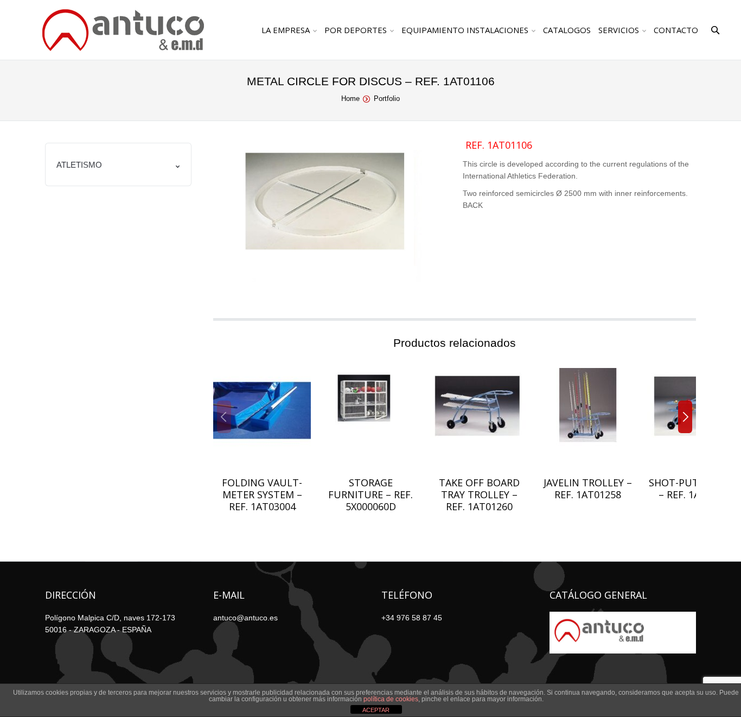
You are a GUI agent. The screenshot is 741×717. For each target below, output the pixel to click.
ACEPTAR (375, 710)
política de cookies (390, 699)
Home (350, 98)
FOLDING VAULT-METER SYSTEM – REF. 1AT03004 (262, 494)
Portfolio (387, 98)
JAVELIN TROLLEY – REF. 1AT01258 (588, 488)
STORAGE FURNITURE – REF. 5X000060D (370, 494)
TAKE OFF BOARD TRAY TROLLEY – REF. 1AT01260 (479, 494)
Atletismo (79, 164)
